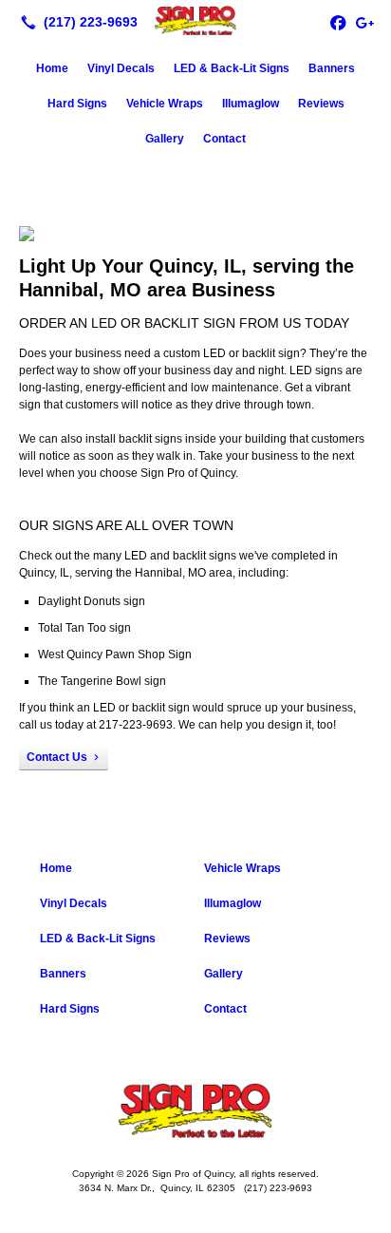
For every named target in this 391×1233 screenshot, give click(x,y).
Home (52, 68)
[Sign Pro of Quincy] (195, 20)
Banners (331, 68)
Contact (224, 138)
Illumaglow (250, 103)
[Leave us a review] (364, 21)
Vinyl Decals (121, 68)
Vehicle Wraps (164, 103)
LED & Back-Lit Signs (231, 68)
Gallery (164, 138)
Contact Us (57, 757)
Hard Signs (77, 103)
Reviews (321, 103)
